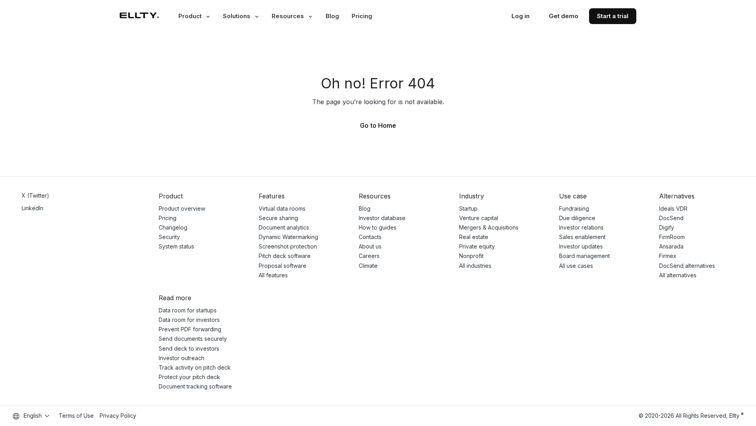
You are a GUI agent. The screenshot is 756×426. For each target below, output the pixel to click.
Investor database (382, 218)
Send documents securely (193, 338)
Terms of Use (76, 415)
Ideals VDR (673, 208)
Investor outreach (181, 358)
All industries (475, 265)
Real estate (473, 237)
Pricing (362, 16)
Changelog (173, 227)
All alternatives (678, 275)
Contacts (370, 237)
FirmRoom (672, 237)
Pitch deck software (285, 255)
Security (169, 237)
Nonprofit (471, 255)
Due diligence (577, 218)
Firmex (667, 255)
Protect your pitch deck (189, 377)
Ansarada (671, 246)
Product (190, 16)
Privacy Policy (118, 415)
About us (370, 246)
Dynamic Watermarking (288, 237)
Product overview (182, 208)
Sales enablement (582, 237)
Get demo (563, 16)
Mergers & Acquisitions (489, 227)
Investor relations (581, 227)
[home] (139, 15)
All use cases (576, 265)
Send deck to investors (189, 348)
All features (273, 275)
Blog (332, 16)
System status (176, 246)
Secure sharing (278, 218)
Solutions (236, 16)
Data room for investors (189, 319)
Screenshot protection (288, 246)
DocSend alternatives (687, 265)
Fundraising (574, 208)
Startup (468, 208)
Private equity (477, 246)
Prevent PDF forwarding (190, 329)
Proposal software (282, 265)
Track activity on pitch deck (195, 367)
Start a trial (612, 16)
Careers (369, 255)
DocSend (671, 218)
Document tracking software (195, 386)
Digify (666, 227)
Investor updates (581, 246)
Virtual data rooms (282, 208)
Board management (584, 255)
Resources (288, 16)
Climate (368, 265)
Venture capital (478, 218)
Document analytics (284, 227)
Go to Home (378, 125)
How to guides (378, 227)
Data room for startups (188, 310)
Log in (520, 16)
